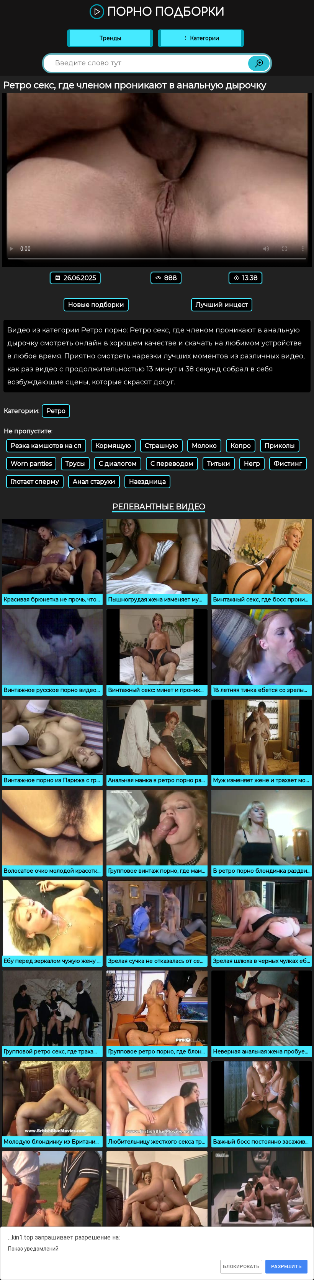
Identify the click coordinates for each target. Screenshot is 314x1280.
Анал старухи (94, 481)
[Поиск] (259, 63)
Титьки (218, 463)
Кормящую (113, 445)
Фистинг (288, 463)
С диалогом (118, 463)
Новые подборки (96, 304)
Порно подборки (164, 12)
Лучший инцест (222, 304)
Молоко (204, 445)
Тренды (110, 38)
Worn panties (31, 463)
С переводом (171, 463)
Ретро (55, 411)
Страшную (161, 445)
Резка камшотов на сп (46, 445)
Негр (252, 463)
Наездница (147, 481)
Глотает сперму (35, 481)
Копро (241, 445)
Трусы (75, 463)
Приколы (280, 445)
